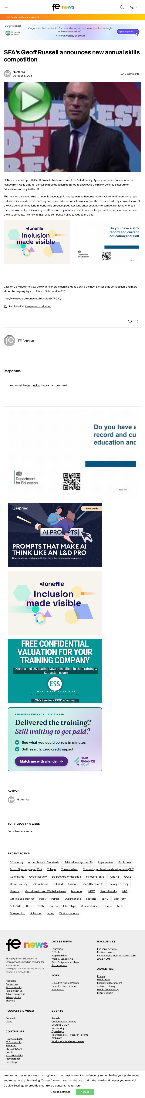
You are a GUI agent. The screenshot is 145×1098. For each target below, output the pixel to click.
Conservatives (69, 869)
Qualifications (73, 898)
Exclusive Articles (107, 949)
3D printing (16, 862)
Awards (56, 1018)
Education (57, 949)
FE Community (14, 987)
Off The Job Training (22, 898)
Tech (120, 906)
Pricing (101, 976)
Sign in (134, 7)
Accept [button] (85, 1091)
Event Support (105, 992)
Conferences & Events (64, 1021)
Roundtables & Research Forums (70, 1034)
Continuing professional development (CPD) (108, 869)
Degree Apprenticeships (66, 876)
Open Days (58, 1031)
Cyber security (38, 876)
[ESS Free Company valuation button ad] (55, 671)
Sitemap (10, 1000)
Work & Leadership (62, 958)
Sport (29, 906)
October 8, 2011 (22, 75)
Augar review (105, 862)
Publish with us (14, 990)
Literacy (14, 891)
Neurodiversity (108, 891)
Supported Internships (63, 906)
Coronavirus (17, 876)
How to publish (14, 1038)
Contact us (12, 984)
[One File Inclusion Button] (37, 262)
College (51, 869)
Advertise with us (15, 994)
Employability (59, 955)
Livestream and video (38, 306)
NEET (91, 891)
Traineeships (17, 913)
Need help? (12, 1062)
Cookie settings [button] (60, 1092)
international (40, 884)
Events (9, 1052)
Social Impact (59, 965)
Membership (13, 1058)
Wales (50, 913)
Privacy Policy (13, 997)
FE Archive (19, 71)
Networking (58, 1028)
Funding (114, 876)
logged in (33, 385)
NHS (124, 891)
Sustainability (89, 906)
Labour (72, 884)
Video (9, 1021)
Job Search (58, 989)
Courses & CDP (60, 1024)
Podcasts (11, 1018)
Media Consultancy (108, 989)
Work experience (69, 913)
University (36, 913)
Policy (42, 898)
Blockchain (124, 862)
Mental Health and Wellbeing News (45, 891)
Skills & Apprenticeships (65, 962)
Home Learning (19, 884)
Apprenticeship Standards (43, 862)
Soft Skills (15, 906)
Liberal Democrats (92, 884)
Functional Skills (95, 876)
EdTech (55, 952)
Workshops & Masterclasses (68, 1041)
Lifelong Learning (118, 884)
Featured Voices (106, 952)
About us (11, 980)
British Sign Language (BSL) (26, 869)
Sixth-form (120, 898)
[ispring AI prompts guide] (55, 535)
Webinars (57, 1038)
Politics (55, 898)
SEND (105, 898)
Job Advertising (106, 986)
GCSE (127, 876)
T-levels (107, 906)
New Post (11, 1045)
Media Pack (103, 979)
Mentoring (77, 891)
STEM (41, 906)
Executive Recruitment (64, 986)
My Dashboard (14, 1048)
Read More (74, 1085)
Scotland (91, 898)
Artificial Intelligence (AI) (79, 862)
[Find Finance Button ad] (55, 739)
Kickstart (58, 884)
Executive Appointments (65, 982)
